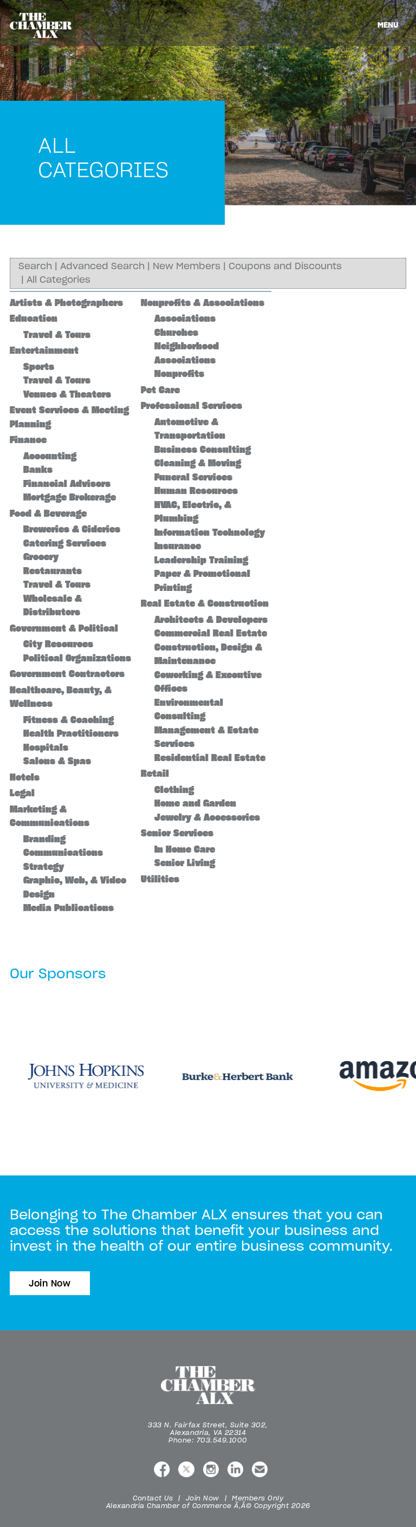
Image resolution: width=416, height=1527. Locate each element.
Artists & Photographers (66, 303)
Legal (22, 793)
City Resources (58, 644)
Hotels (25, 777)
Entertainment (44, 350)
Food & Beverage (48, 513)
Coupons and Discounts (285, 266)
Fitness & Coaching (68, 720)
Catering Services (64, 543)
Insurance (177, 546)
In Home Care (184, 849)
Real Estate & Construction (205, 603)
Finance (28, 440)
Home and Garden (195, 803)
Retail (155, 773)
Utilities (160, 879)
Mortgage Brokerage (69, 497)
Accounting (49, 456)
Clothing (174, 790)
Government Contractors (67, 674)
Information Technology (209, 532)
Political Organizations (77, 658)
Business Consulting (202, 450)
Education (33, 318)
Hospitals (45, 747)
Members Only (257, 1498)
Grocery (40, 557)
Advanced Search (102, 266)
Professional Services (191, 406)
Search (35, 266)
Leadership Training (201, 560)
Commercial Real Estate (210, 633)
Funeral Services (193, 477)
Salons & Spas (57, 761)
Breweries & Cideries (71, 529)
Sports (38, 367)
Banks (38, 470)
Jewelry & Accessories (207, 817)
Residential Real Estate (209, 758)
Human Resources (196, 491)
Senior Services (177, 833)
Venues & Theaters (67, 394)
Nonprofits (179, 374)
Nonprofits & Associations (202, 303)
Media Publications (68, 908)
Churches (176, 333)
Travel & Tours (56, 335)
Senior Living (184, 863)
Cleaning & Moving (197, 463)
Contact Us (153, 1498)
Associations (185, 318)
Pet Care (160, 390)
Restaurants (52, 571)
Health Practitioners (71, 733)
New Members (186, 266)
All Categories (58, 279)
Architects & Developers (211, 620)
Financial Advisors (66, 484)
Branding (44, 839)
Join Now (50, 1283)
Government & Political (64, 628)
